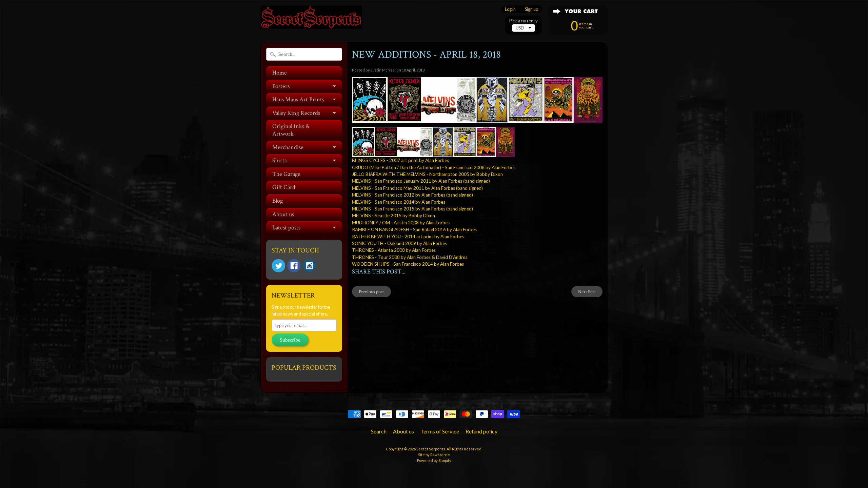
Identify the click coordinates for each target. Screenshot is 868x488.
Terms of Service (439, 431)
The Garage (286, 174)
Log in (510, 9)
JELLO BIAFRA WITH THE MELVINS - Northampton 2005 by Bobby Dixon (427, 174)
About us (283, 214)
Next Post (587, 292)
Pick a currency (523, 20)
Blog (277, 201)
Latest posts (286, 227)
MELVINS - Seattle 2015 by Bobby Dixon (393, 215)
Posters (281, 86)
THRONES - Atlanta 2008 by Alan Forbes (394, 250)
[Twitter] (278, 266)
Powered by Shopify (434, 460)
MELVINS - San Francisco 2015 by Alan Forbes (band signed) (412, 208)
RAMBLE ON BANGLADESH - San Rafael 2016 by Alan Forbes (414, 229)
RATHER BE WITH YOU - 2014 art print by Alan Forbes (408, 236)
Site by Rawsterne (434, 454)
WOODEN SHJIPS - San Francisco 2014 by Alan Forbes (408, 264)
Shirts (279, 160)
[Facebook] (294, 265)
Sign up (531, 9)
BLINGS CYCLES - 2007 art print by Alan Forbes (400, 160)
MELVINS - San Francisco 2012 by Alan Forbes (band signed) (412, 195)
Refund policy (481, 431)
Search (379, 431)
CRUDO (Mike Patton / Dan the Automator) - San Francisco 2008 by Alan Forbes (433, 167)
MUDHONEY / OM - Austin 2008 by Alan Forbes (401, 222)
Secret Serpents (430, 449)
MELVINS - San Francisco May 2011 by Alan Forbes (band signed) (417, 188)
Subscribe (290, 340)
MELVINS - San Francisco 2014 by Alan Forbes (398, 202)
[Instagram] (309, 265)
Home (279, 73)
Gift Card (283, 187)
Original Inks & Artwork (291, 130)
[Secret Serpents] (311, 19)
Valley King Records (296, 113)
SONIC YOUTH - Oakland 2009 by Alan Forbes (399, 243)
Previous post (371, 292)
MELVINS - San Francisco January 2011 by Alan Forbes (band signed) (421, 181)
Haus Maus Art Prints (298, 99)
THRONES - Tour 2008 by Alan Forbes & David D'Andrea (410, 257)
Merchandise (287, 147)
